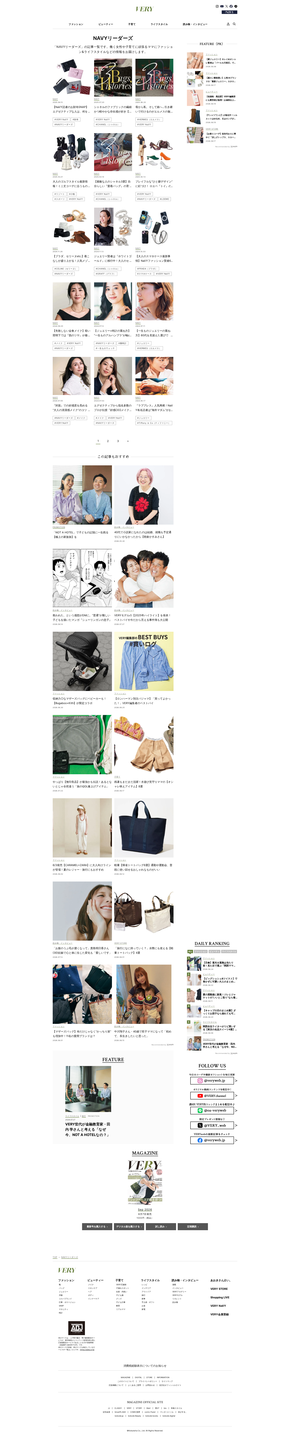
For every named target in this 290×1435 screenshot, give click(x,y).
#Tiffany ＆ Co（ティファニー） (153, 423)
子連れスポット (122, 1288)
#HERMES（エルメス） (149, 119)
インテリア (146, 1288)
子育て (132, 24)
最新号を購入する (96, 1226)
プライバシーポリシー (148, 1381)
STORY (139, 1408)
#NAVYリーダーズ (64, 124)
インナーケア (93, 1299)
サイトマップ (167, 1381)
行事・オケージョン (67, 1302)
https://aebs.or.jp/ (87, 1350)
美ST (157, 1408)
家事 (143, 1299)
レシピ (144, 1284)
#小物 (72, 194)
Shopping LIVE (219, 1297)
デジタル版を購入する (128, 1226)
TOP (55, 1257)
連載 (174, 1284)
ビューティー (106, 24)
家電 (143, 1309)
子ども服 (120, 1295)
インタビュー (177, 1288)
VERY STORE (219, 1288)
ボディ (91, 1295)
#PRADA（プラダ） (147, 268)
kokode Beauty (134, 1416)
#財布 (76, 119)
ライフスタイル (159, 24)
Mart (149, 1408)
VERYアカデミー (179, 1291)
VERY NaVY (218, 1305)
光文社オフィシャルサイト (170, 1385)
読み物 (175, 1302)
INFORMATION (163, 1377)
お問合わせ (150, 1385)
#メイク (59, 343)
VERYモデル (177, 1295)
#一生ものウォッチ (105, 348)
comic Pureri (150, 1412)
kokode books (152, 1416)
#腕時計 (122, 343)
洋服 (61, 1295)
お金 (143, 1306)
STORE (149, 1377)
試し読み (160, 1226)
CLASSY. (118, 1408)
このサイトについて (125, 1381)
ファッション (76, 24)
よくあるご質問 (134, 1385)
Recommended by (159, 1045)
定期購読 (192, 1226)
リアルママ (120, 1309)
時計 (61, 1313)
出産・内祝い (121, 1291)
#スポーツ (60, 199)
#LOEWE (164, 199)
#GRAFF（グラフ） (105, 273)
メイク (91, 1284)
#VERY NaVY (61, 119)
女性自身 (106, 1412)
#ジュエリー (143, 343)
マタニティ (63, 1309)
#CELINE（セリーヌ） (66, 268)
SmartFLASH (120, 1412)
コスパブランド (65, 1299)
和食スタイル (176, 1408)
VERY (129, 1408)
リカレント (177, 1299)
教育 (118, 1306)
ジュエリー (63, 1291)
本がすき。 (182, 1412)
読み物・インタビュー (195, 24)
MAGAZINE (125, 1377)
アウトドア (146, 1291)
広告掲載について (116, 1385)
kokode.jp (119, 1416)
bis (165, 1408)
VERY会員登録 (219, 1314)
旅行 (143, 1295)
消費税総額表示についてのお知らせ (145, 1365)
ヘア (90, 1291)
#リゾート (60, 194)
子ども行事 (120, 1302)
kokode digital (169, 1416)
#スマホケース (144, 273)
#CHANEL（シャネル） (107, 124)
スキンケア (92, 1288)
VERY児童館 (121, 1284)
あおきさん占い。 (221, 1280)
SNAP (61, 1306)
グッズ (119, 1299)
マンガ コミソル (167, 1412)
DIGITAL (138, 1377)
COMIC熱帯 (135, 1412)
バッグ (61, 1288)
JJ (109, 1408)
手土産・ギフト (148, 1302)
